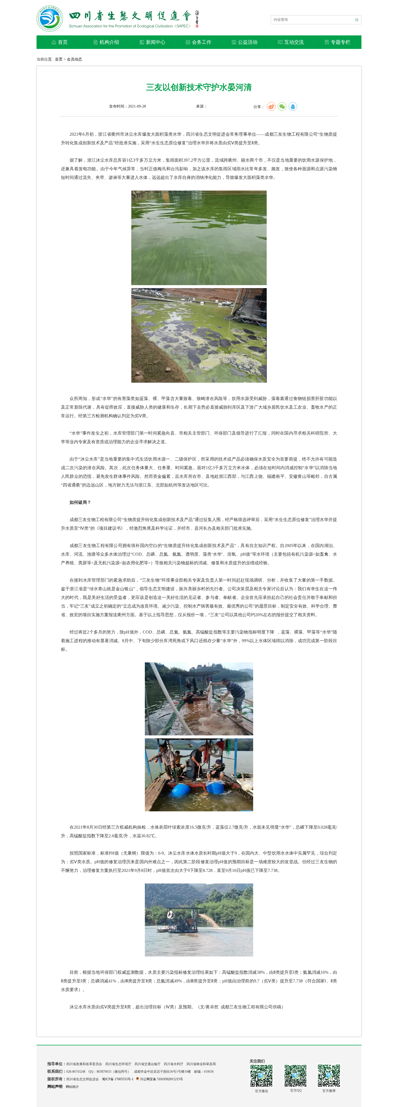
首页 (59, 59)
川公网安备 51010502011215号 (161, 1079)
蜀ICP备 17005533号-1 (117, 1079)
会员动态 (74, 59)
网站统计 (72, 1087)
